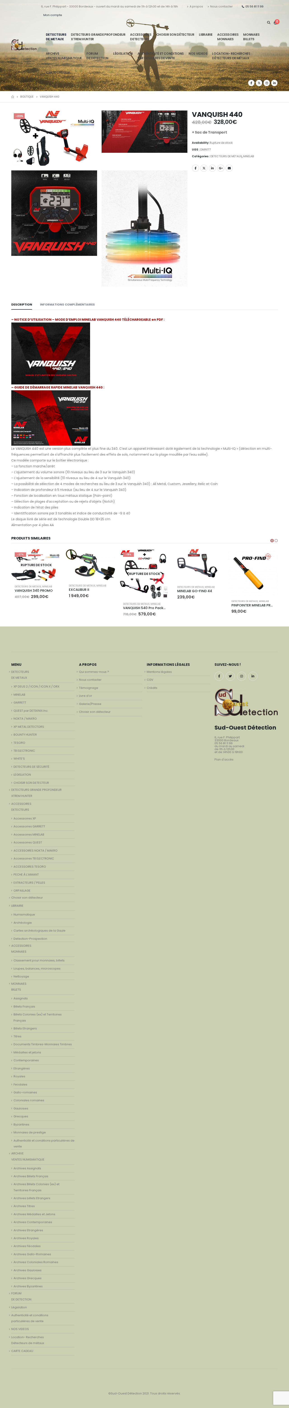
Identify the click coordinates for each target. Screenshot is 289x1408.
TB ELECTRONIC (24, 751)
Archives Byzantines (28, 1286)
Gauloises (21, 1108)
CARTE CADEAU (57, 72)
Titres (17, 1036)
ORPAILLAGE (22, 890)
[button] (272, 540)
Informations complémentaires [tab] (67, 304)
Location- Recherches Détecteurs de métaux (231, 55)
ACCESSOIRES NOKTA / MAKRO (36, 850)
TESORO (19, 743)
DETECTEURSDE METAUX (56, 36)
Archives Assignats (27, 1168)
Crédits (152, 688)
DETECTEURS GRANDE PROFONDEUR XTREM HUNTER (98, 36)
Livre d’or (85, 696)
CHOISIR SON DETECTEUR (31, 783)
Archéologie (23, 923)
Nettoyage (21, 976)
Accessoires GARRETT (29, 826)
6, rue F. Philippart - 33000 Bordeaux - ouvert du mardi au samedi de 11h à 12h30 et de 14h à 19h (109, 6)
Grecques (21, 1116)
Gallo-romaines (25, 1092)
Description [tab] (21, 304)
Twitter (203, 168)
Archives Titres (24, 1206)
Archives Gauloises (28, 1270)
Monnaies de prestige (30, 1132)
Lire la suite (53, 556)
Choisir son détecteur (175, 34)
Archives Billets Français (31, 1176)
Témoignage (88, 688)
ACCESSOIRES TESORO (30, 866)
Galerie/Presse (90, 704)
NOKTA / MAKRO (25, 718)
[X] (259, 83)
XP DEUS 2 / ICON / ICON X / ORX (36, 686)
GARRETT (20, 702)
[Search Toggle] (268, 23)
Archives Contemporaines (33, 1222)
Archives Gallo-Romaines (32, 1254)
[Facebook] (251, 83)
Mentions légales (159, 672)
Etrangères (22, 1068)
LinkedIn (212, 168)
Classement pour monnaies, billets (39, 960)
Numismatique (24, 914)
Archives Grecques (28, 1278)
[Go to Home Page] (12, 97)
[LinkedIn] (274, 83)
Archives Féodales (27, 1246)
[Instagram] (266, 83)
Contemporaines (26, 1060)
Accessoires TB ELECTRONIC (34, 858)
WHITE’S (19, 758)
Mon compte (52, 15)
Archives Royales (26, 1238)
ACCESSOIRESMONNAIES (227, 36)
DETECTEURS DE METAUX (226, 156)
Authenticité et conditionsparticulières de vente (161, 55)
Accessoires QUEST (28, 842)
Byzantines (21, 1124)
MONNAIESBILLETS (251, 36)
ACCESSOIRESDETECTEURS (140, 36)
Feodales (20, 1084)
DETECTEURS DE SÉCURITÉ (31, 767)
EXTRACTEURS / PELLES (29, 883)
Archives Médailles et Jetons (34, 1214)
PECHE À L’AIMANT (26, 874)
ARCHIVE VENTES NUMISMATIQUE (64, 55)
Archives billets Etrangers (32, 1198)
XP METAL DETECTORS (29, 727)
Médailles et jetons (27, 1052)
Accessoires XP (25, 818)
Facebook (195, 168)
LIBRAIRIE (205, 34)
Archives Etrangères (28, 1230)
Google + (220, 168)
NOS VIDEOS (198, 53)
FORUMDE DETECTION (97, 55)
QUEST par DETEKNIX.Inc (31, 711)
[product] (90, 564)
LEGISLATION (22, 774)
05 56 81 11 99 (254, 6)
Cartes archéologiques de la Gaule (39, 930)
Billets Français (24, 1006)
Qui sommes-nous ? (94, 672)
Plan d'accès (223, 759)
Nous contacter (221, 6)
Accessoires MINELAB (29, 834)
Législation (123, 53)
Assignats (21, 998)
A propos (196, 6)
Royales (19, 1076)
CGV (150, 680)
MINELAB (248, 156)
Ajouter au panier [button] (108, 556)
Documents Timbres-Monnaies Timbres (43, 1044)
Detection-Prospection (30, 939)
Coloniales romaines (29, 1100)
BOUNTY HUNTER (25, 734)
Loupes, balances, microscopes (37, 968)
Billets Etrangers (25, 1028)
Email (229, 168)
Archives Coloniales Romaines (36, 1262)
